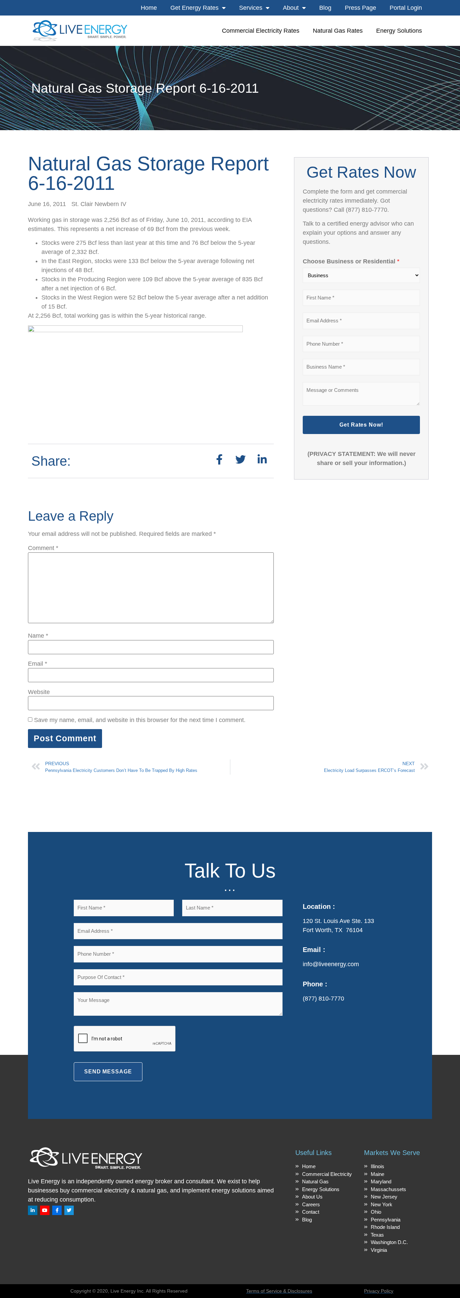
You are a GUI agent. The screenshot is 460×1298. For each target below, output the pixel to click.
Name (38, 636)
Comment (43, 548)
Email (37, 664)
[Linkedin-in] (32, 1210)
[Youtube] (45, 1210)
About (291, 7)
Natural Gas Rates (338, 30)
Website (39, 692)
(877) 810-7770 (323, 998)
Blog (325, 7)
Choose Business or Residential (351, 261)
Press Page (360, 7)
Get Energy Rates (194, 7)
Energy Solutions (399, 30)
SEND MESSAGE (108, 1071)
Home (149, 7)
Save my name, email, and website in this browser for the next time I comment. (139, 720)
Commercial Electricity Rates (260, 30)
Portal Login (406, 7)
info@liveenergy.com (331, 964)
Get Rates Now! (361, 425)
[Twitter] (69, 1210)
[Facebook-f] (57, 1210)
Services (250, 7)
